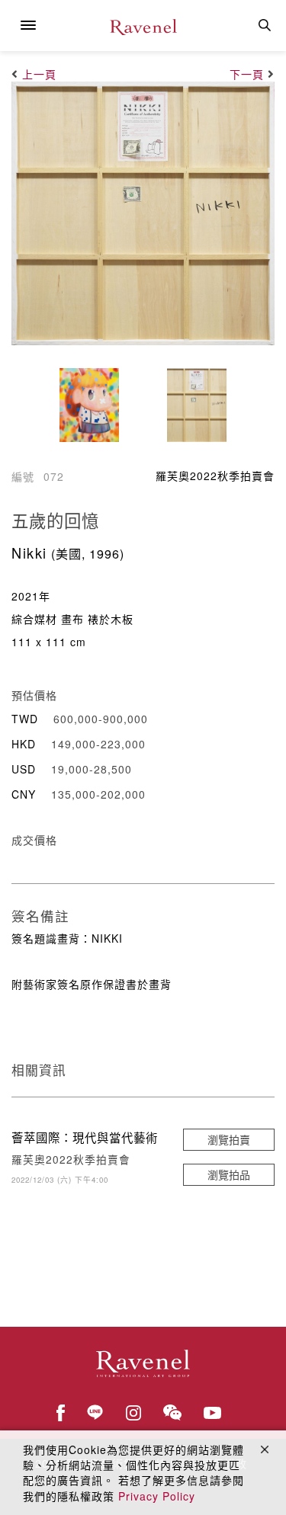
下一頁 (247, 74)
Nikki (29, 552)
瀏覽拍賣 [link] (228, 1139)
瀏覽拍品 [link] (228, 1174)
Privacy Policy (156, 1496)
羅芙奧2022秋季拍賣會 (215, 475)
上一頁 (39, 74)
